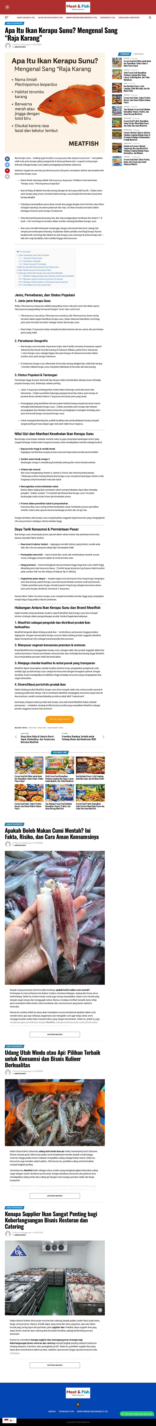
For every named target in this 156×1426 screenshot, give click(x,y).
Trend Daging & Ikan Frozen (128, 17)
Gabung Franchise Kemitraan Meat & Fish (81, 17)
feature (33, 728)
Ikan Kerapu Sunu (56, 728)
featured (42, 728)
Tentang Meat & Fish (66, 1411)
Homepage (52, 1411)
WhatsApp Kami (59, 719)
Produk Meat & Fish (107, 17)
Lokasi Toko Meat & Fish (26, 17)
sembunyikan (25, 252)
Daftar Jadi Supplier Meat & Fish (50, 17)
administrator (20, 47)
